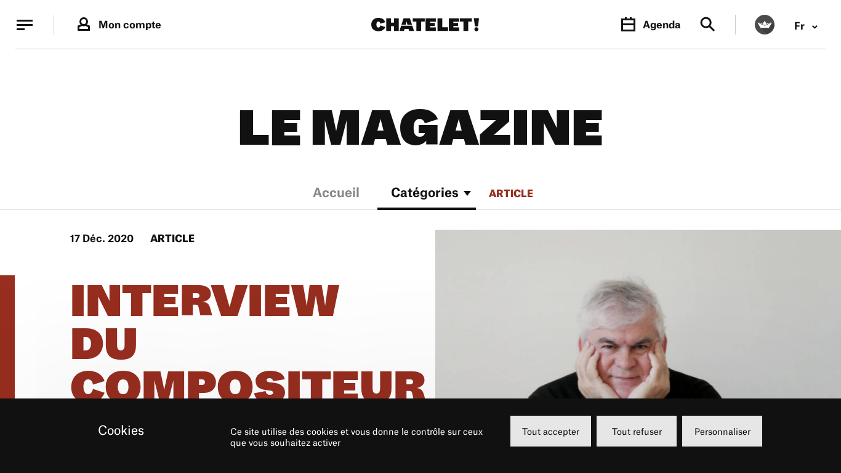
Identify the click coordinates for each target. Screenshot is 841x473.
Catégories (425, 194)
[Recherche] (707, 25)
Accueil (336, 194)
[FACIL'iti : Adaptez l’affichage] (765, 24)
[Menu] (24, 24)
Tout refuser (637, 431)
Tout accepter (550, 431)
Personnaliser (722, 431)
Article (511, 193)
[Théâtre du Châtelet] (425, 24)
